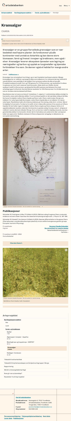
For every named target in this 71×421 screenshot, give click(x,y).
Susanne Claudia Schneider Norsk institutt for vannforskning (23, 206)
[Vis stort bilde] (67, 40)
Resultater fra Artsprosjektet (14, 377)
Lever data (8, 418)
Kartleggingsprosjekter (23, 13)
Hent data (46, 416)
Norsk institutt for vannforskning (56, 228)
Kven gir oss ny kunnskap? (13, 373)
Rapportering (8, 366)
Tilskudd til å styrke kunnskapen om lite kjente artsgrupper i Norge (26, 363)
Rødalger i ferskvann (14, 353)
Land (7, 326)
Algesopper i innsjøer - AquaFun (17, 338)
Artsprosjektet (6, 13)
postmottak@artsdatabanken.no (40, 407)
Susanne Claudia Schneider (13, 41)
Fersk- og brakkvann (42, 13)
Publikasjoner (13, 74)
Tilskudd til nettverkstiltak (13, 359)
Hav (7, 322)
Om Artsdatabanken (23, 397)
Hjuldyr (9, 332)
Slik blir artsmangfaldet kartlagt (15, 370)
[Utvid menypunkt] (66, 320)
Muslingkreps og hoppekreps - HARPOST (20, 343)
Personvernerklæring (12, 416)
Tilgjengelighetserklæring (32, 416)
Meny (67, 6)
